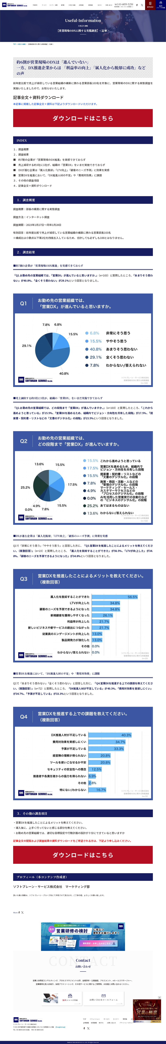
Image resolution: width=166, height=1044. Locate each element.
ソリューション (95, 1019)
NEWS (101, 1023)
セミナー (116, 1019)
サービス (106, 1019)
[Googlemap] (60, 1027)
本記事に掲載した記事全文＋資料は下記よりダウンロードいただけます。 (55, 104)
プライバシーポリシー (126, 1023)
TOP (84, 1019)
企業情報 (86, 1023)
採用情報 (94, 1023)
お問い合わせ (111, 1023)
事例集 (125, 1019)
